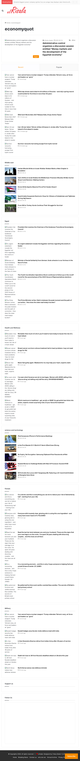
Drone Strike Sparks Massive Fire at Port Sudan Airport (37, 187)
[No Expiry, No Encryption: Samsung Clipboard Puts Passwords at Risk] (10, 457)
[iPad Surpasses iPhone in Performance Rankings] (10, 439)
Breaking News (23, 757)
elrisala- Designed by (45, 754)
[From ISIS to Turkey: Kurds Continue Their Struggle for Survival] (10, 208)
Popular (59, 67)
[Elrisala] (17, 11)
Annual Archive (52, 757)
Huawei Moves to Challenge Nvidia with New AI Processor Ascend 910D (43, 464)
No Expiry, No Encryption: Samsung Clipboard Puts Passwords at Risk (42, 454)
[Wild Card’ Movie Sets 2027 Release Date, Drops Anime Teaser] (10, 119)
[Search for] (3, 11)
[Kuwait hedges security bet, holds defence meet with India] (10, 634)
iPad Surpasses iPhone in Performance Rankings (35, 436)
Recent (20, 67)
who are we (42, 757)
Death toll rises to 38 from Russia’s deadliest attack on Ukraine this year (43, 655)
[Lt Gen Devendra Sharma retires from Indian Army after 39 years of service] (10, 646)
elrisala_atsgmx (48, 40)
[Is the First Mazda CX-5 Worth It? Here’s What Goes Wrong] (10, 448)
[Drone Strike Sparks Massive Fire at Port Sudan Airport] (10, 190)
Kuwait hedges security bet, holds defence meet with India (38, 631)
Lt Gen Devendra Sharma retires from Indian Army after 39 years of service (44, 641)
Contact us (33, 757)
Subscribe (71, 756)
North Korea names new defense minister (32, 668)
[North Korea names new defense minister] (10, 671)
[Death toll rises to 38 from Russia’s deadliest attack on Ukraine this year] (10, 660)
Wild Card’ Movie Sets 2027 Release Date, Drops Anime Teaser (40, 115)
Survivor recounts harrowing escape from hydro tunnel (37, 144)
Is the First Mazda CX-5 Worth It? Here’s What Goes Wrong (38, 445)
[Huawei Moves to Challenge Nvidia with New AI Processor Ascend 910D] (10, 466)
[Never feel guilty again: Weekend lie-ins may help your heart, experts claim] (10, 368)
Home (8, 23)
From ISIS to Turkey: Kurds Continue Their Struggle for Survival (40, 205)
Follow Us (8, 698)
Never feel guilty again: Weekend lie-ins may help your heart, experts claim (44, 363)
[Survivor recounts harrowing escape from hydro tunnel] (10, 148)
